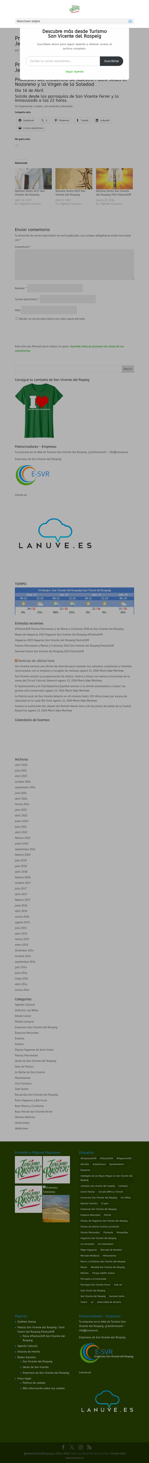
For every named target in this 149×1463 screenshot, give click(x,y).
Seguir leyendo (75, 71)
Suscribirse (111, 61)
